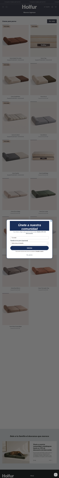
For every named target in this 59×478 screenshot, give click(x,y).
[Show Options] (47, 243)
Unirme (29, 248)
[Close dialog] (51, 221)
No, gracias (29, 255)
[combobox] (29, 243)
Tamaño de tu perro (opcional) (19, 240)
